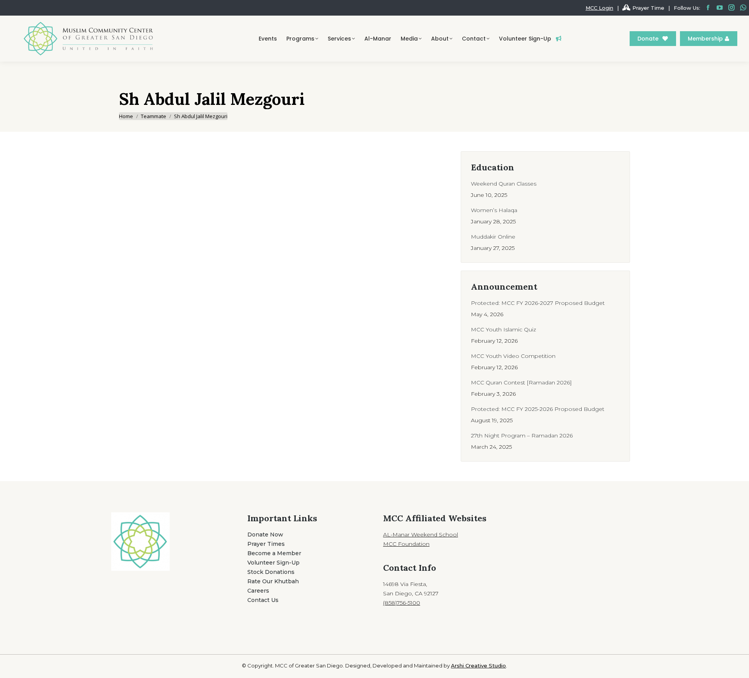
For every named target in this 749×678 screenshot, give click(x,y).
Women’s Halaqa (494, 210)
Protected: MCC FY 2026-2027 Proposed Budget (538, 302)
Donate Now (265, 534)
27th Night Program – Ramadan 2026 (522, 435)
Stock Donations (271, 571)
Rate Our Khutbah (273, 581)
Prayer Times (266, 543)
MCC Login (599, 8)
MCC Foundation (406, 543)
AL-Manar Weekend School (420, 534)
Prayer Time (648, 8)
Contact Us (263, 600)
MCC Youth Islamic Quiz (503, 329)
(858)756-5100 (401, 602)
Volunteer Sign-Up (273, 562)
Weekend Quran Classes (503, 183)
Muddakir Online (493, 236)
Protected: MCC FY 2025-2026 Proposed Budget (537, 408)
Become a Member (274, 553)
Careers (258, 590)
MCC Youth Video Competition (513, 355)
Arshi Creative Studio (478, 665)
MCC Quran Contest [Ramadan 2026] (521, 382)
